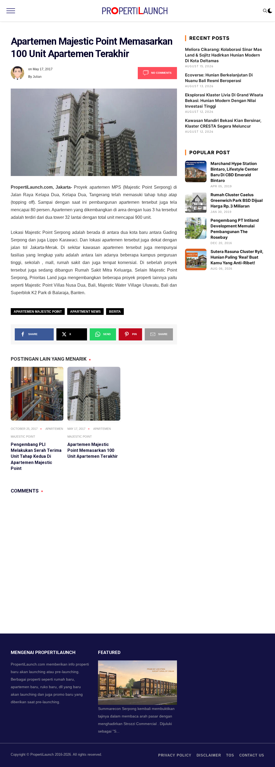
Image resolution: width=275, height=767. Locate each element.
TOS (230, 755)
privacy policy (174, 755)
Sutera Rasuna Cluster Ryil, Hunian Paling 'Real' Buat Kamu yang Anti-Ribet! (237, 257)
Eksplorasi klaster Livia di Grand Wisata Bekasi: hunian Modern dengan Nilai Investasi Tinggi (224, 100)
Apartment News (85, 312)
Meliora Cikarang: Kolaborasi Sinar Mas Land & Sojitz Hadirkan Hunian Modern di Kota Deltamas (223, 55)
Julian (37, 77)
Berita (115, 312)
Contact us (251, 755)
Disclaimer (209, 755)
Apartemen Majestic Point (38, 312)
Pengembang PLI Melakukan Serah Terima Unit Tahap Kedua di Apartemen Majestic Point (36, 456)
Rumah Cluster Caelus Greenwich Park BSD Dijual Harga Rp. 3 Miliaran (237, 200)
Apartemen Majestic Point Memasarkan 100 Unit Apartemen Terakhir (92, 450)
